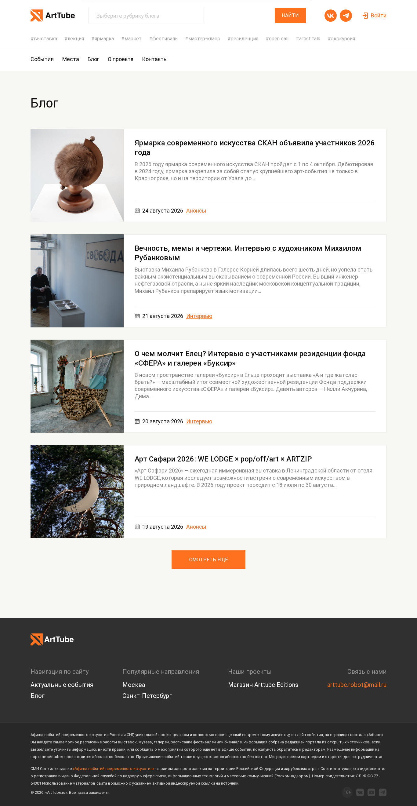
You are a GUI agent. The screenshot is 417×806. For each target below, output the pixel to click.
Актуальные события (62, 684)
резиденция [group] (244, 39)
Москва (133, 684)
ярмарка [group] (104, 39)
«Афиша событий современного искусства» (113, 768)
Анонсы (196, 210)
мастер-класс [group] (204, 39)
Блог (38, 695)
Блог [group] (93, 59)
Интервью (199, 316)
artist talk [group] (309, 39)
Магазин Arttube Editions (263, 684)
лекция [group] (76, 39)
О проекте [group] (120, 59)
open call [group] (278, 39)
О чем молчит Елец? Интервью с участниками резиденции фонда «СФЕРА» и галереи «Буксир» (250, 358)
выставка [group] (45, 39)
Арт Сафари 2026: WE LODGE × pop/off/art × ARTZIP (223, 459)
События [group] (42, 59)
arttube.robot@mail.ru (356, 684)
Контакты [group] (155, 59)
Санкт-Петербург (147, 695)
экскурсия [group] (343, 39)
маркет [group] (133, 39)
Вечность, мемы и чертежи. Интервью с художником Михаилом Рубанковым (248, 253)
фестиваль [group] (165, 39)
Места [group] (70, 59)
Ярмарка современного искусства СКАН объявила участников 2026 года (255, 148)
